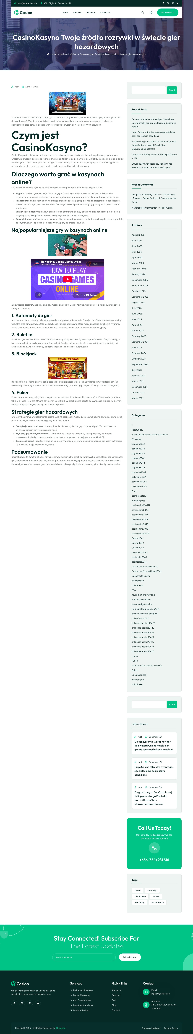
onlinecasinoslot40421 (143, 632)
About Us (77, 12)
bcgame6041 (138, 458)
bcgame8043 (138, 467)
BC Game (136, 439)
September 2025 (140, 296)
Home (65, 12)
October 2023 (139, 358)
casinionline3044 (140, 510)
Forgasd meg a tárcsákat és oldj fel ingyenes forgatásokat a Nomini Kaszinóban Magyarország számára (154, 145)
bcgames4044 (139, 472)
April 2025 (137, 325)
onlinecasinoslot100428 (143, 623)
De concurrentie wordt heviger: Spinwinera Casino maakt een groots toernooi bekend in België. (154, 123)
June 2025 (137, 313)
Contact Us (105, 12)
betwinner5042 (139, 481)
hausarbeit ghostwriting (143, 594)
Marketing (139, 902)
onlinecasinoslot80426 (143, 651)
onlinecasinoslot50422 (143, 637)
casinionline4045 (140, 514)
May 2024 (137, 347)
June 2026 (137, 246)
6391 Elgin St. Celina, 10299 (57, 3)
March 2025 (138, 330)
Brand (137, 890)
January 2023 (138, 375)
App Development (82, 1000)
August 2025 (138, 302)
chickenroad (138, 580)
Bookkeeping (138, 500)
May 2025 (137, 319)
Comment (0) (155, 737)
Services (116, 995)
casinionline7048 (140, 524)
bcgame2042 (138, 444)
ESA (134, 590)
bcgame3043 (138, 448)
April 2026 (137, 257)
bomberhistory (139, 495)
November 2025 (140, 285)
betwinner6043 (139, 486)
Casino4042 (138, 543)
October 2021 (138, 392)
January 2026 (138, 274)
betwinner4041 (139, 477)
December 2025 (140, 280)
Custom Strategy (81, 1010)
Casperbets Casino (141, 576)
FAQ (114, 1000)
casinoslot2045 (139, 557)
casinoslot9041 (139, 561)
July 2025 (137, 308)
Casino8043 (138, 547)
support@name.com (160, 993)
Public (135, 660)
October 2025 (139, 291)
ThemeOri (61, 1028)
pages (135, 656)
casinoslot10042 (140, 552)
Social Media (157, 902)
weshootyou (138, 679)
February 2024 (139, 353)
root (16, 86)
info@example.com (27, 3)
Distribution (140, 896)
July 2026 (137, 240)
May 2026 (137, 251)
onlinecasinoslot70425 (143, 642)
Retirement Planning (83, 990)
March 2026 (138, 263)
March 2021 (137, 398)
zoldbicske (137, 684)
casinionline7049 (140, 528)
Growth (156, 896)
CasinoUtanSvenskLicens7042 (147, 571)
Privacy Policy (171, 1028)
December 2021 (139, 387)
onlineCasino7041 (140, 618)
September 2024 (140, 342)
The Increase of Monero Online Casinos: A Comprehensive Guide (154, 198)
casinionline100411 (141, 505)
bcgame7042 (138, 462)
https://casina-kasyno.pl (56, 117)
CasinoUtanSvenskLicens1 (144, 566)
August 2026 (138, 235)
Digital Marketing (81, 995)
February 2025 (139, 336)
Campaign (152, 890)
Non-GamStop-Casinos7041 (145, 609)
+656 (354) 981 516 (154, 859)
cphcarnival (137, 585)
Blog (134, 491)
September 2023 (140, 364)
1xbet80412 (137, 429)
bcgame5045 (138, 453)
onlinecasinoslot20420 (143, 627)
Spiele (135, 670)
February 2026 (139, 268)
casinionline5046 (68, 54)
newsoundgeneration (142, 604)
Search (172, 90)
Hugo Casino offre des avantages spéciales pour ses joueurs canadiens (154, 770)
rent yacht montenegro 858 (145, 194)
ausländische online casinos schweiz (150, 434)
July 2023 (137, 370)
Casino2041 (137, 538)
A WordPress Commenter (144, 207)
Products (91, 12)
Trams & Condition (151, 1028)
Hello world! (167, 207)
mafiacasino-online (141, 599)
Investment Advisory (83, 1005)
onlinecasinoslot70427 (143, 646)
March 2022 (138, 381)
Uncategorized (139, 675)
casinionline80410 (140, 533)
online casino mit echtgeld (145, 613)
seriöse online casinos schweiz (147, 665)
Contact (116, 1010)
